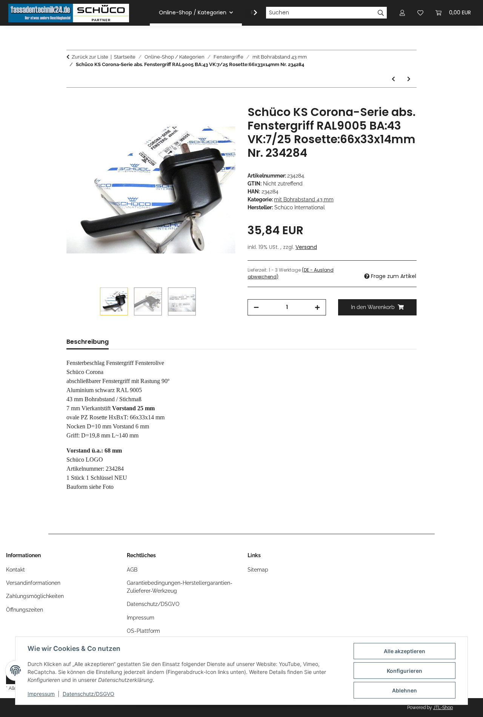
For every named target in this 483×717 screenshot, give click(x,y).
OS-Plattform (143, 631)
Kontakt (15, 570)
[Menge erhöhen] (317, 307)
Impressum (41, 694)
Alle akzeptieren (404, 651)
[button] (251, 12)
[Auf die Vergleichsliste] (200, 119)
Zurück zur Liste (90, 57)
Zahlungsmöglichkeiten (35, 596)
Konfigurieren (404, 671)
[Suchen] (381, 12)
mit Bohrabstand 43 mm (304, 199)
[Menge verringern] (256, 307)
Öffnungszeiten (24, 610)
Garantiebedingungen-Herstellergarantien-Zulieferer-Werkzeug (179, 587)
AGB (132, 570)
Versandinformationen (33, 583)
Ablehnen (404, 690)
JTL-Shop (443, 707)
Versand (306, 247)
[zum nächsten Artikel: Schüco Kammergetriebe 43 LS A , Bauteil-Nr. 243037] (409, 79)
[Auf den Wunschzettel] (219, 119)
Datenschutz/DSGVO (88, 694)
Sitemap (258, 570)
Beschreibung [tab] (87, 341)
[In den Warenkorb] (72, 101)
